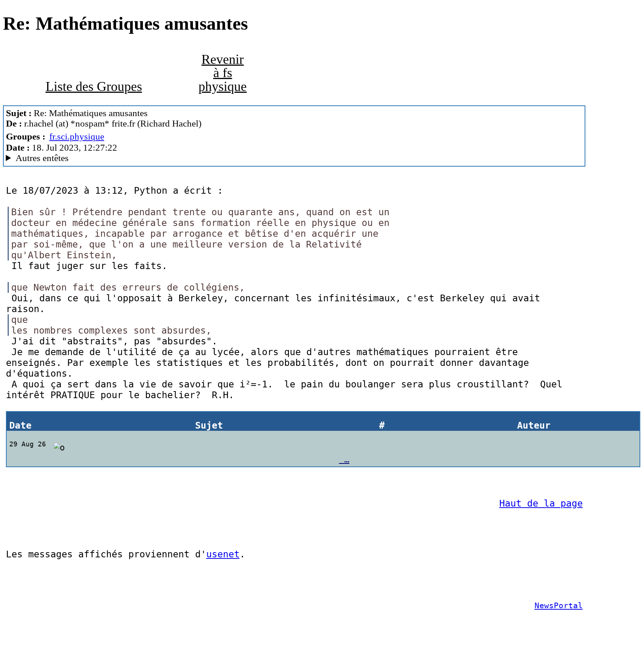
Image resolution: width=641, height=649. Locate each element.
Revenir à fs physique (222, 73)
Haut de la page (541, 503)
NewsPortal (559, 605)
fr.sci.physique (76, 136)
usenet (223, 554)
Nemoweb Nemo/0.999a (120, 158)
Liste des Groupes (94, 86)
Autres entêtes (42, 158)
